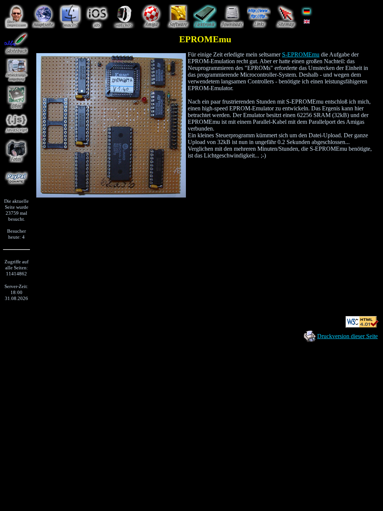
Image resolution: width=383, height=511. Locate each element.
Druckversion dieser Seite (347, 336)
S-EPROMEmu (300, 54)
